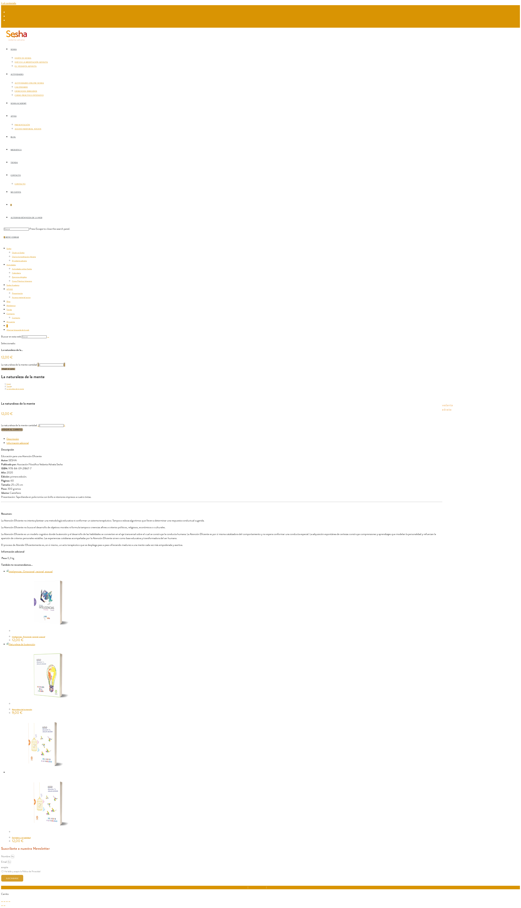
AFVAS (10, 289)
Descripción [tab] (13, 439)
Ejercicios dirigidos (19, 277)
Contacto (11, 313)
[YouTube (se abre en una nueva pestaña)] (8, 20)
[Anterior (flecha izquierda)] (2, 905)
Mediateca (11, 305)
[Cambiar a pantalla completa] (4, 901)
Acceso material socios (21, 297)
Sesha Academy (13, 285)
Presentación (17, 293)
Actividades (11, 264)
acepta (4, 867)
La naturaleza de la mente (15, 389)
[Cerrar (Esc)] (9, 901)
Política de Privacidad (257, 887)
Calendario (16, 273)
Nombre (6, 856)
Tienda (9, 309)
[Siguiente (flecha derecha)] (4, 905)
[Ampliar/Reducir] (2, 901)
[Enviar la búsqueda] (48, 337)
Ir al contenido (8, 3)
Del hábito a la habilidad (21, 837)
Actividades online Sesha (22, 268)
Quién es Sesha (18, 252)
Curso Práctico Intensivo (22, 281)
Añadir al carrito (8, 369)
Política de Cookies (275, 887)
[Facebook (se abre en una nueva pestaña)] (8, 12)
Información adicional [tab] (18, 443)
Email (4, 862)
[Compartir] (7, 901)
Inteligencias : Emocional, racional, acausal (28, 636)
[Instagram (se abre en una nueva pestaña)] (8, 16)
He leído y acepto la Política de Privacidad (22, 871)
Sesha (9, 248)
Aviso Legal (242, 887)
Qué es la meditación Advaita (24, 256)
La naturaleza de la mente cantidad (19, 365)
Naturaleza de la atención (22, 709)
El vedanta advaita (19, 260)
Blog (8, 301)
